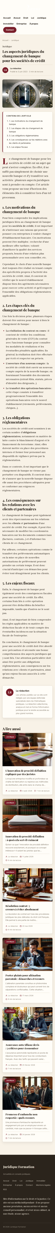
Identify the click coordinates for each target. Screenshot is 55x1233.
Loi (32, 18)
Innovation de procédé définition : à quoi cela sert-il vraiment (24, 838)
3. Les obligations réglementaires (24, 135)
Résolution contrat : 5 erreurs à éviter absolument (21, 907)
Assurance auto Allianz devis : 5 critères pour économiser (22, 1046)
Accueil (7, 18)
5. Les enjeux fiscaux (18, 147)
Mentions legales (43, 1185)
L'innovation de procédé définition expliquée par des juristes (25, 772)
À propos (34, 23)
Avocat (16, 18)
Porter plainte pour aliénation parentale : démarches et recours (24, 977)
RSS (5, 1189)
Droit (25, 18)
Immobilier (8, 23)
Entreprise (22, 23)
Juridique (41, 18)
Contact (10, 30)
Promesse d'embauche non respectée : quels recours (21, 1116)
